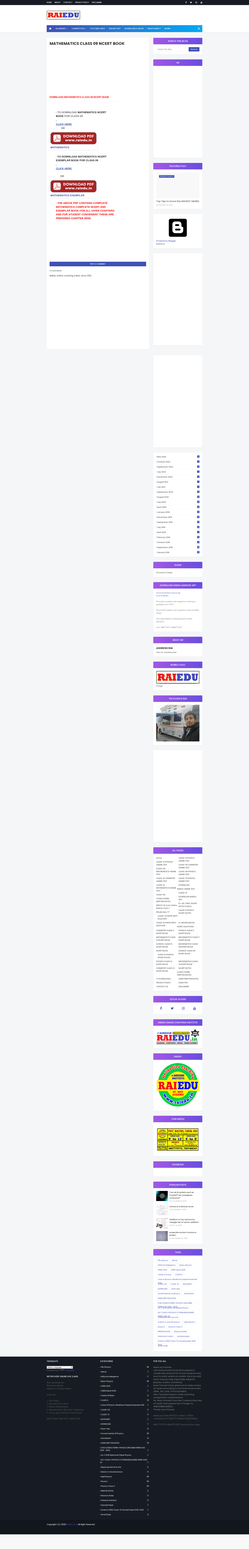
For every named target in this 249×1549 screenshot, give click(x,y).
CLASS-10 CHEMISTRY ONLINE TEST (165, 879)
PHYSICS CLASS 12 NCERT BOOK (164, 963)
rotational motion (165, 1336)
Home (49, 2)
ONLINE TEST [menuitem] (115, 28)
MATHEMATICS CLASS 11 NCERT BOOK (189, 938)
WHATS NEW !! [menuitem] (154, 28)
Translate (69, 1370)
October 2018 (178, 542)
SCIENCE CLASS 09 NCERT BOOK (187, 952)
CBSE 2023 (162, 1270)
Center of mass (164, 1274)
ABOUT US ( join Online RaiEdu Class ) (166, 907)
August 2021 (178, 482)
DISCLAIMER (184, 986)
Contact (67, 2)
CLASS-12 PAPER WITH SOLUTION (167, 917)
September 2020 (178, 492)
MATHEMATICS (59, 147)
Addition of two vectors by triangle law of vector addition (184, 1221)
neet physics (189, 1322)
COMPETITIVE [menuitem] (78, 28)
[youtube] (201, 2)
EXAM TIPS (183, 982)
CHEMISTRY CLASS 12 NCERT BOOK (165, 969)
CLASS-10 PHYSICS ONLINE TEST (187, 879)
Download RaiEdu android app (168, 593)
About (57, 2)
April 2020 (178, 507)
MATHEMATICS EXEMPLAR (67, 195)
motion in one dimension (169, 1322)
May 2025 (178, 456)
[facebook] (186, 2)
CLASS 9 (178, 1274)
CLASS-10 (183, 892)
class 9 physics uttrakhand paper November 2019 (177, 1279)
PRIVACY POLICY (163, 982)
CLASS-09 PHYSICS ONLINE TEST (187, 873)
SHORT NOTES (185, 968)
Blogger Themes (141, 1530)
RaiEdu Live (72, 1524)
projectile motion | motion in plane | (182, 1234)
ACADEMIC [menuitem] (61, 28)
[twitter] (191, 2)
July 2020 (178, 502)
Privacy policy (82, 2)
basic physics (185, 1265)
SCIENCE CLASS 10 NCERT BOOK (164, 945)
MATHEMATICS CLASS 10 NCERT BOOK (166, 938)
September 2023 (178, 466)
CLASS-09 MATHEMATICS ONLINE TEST (166, 871)
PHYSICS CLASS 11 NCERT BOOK (186, 932)
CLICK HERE (64, 124)
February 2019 (178, 537)
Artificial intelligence (166, 1265)
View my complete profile (166, 652)
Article (174, 1260)
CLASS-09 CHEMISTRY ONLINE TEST (188, 866)
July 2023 (178, 472)
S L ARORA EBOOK (187, 922)
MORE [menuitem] (167, 28)
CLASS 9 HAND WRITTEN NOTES (163, 900)
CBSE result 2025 (178, 1270)
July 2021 (178, 487)
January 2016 (178, 552)
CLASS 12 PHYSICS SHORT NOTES (166, 956)
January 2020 (178, 512)
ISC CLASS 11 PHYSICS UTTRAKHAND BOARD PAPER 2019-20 (176, 1313)
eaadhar (115, 1530)
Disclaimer (97, 2)
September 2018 (178, 547)
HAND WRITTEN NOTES (188, 978)
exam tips (175, 1289)
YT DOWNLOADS (163, 978)
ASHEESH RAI (164, 648)
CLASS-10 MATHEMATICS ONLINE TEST (166, 888)
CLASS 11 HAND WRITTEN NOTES (184, 973)
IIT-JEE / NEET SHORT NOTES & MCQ (188, 905)
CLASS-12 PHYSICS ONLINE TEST (164, 863)
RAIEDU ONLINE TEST (186, 889)
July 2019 (178, 527)
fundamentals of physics (169, 1293)
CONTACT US (162, 986)
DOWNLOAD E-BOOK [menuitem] (134, 28)
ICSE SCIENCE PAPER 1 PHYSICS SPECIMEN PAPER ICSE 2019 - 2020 (175, 1303)
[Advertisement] (149, 15)
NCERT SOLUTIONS (185, 926)
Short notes (163, 1346)
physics (161, 1327)
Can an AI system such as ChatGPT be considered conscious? (181, 1195)
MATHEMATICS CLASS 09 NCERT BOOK (188, 945)
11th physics (163, 1260)
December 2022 (178, 477)
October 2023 (178, 461)
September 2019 (178, 522)
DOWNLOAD (184, 885)
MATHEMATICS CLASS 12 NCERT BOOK (188, 963)
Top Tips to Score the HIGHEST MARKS (177, 201)
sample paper (183, 1336)
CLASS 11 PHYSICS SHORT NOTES (186, 911)
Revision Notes (180, 1331)
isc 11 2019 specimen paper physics (173, 1308)
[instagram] (196, 2)
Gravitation (189, 1293)
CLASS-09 (160, 894)
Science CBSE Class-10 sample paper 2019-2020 (177, 1341)
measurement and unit (168, 1317)
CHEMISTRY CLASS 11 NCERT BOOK (165, 932)
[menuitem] (50, 28)
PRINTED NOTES (164, 1331)
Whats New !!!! (162, 912)
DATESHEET (187, 1284)
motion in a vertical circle (181, 1206)
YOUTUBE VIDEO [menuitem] (97, 28)
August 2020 (178, 497)
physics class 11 (175, 1327)
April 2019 (178, 532)
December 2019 (178, 517)
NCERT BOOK (162, 950)
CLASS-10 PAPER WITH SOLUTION (166, 924)
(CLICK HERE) (162, 596)
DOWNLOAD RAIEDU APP (187, 898)
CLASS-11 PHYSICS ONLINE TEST (187, 859)
